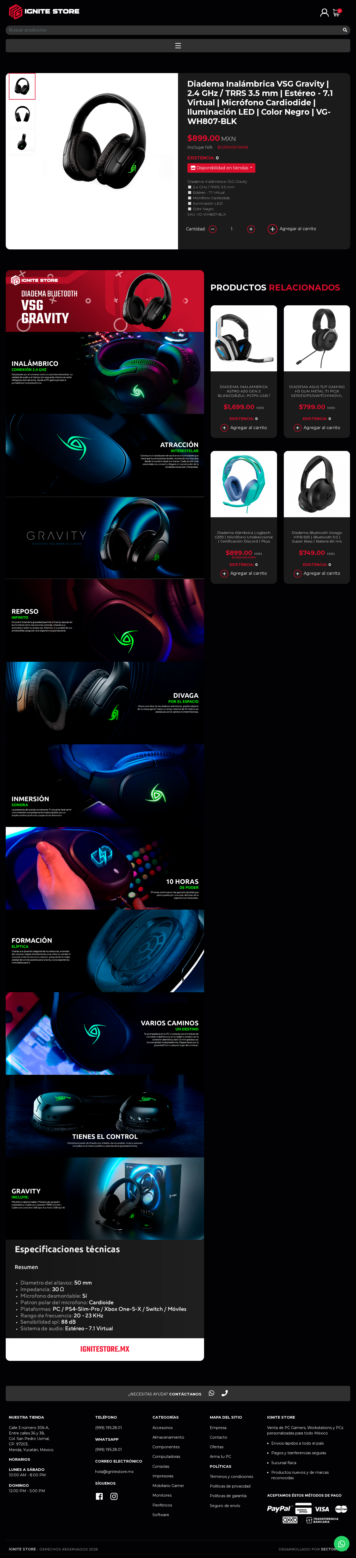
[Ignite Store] (44, 12)
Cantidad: (196, 229)
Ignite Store (22, 1549)
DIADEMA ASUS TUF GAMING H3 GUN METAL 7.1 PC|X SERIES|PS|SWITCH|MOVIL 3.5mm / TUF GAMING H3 (317, 393)
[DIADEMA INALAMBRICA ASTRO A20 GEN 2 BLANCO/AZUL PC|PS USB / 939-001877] (244, 338)
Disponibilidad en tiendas (222, 167)
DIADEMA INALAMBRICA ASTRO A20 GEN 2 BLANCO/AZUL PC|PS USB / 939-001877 (244, 393)
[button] (324, 12)
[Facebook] (99, 1497)
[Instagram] (114, 1497)
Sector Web (334, 1549)
